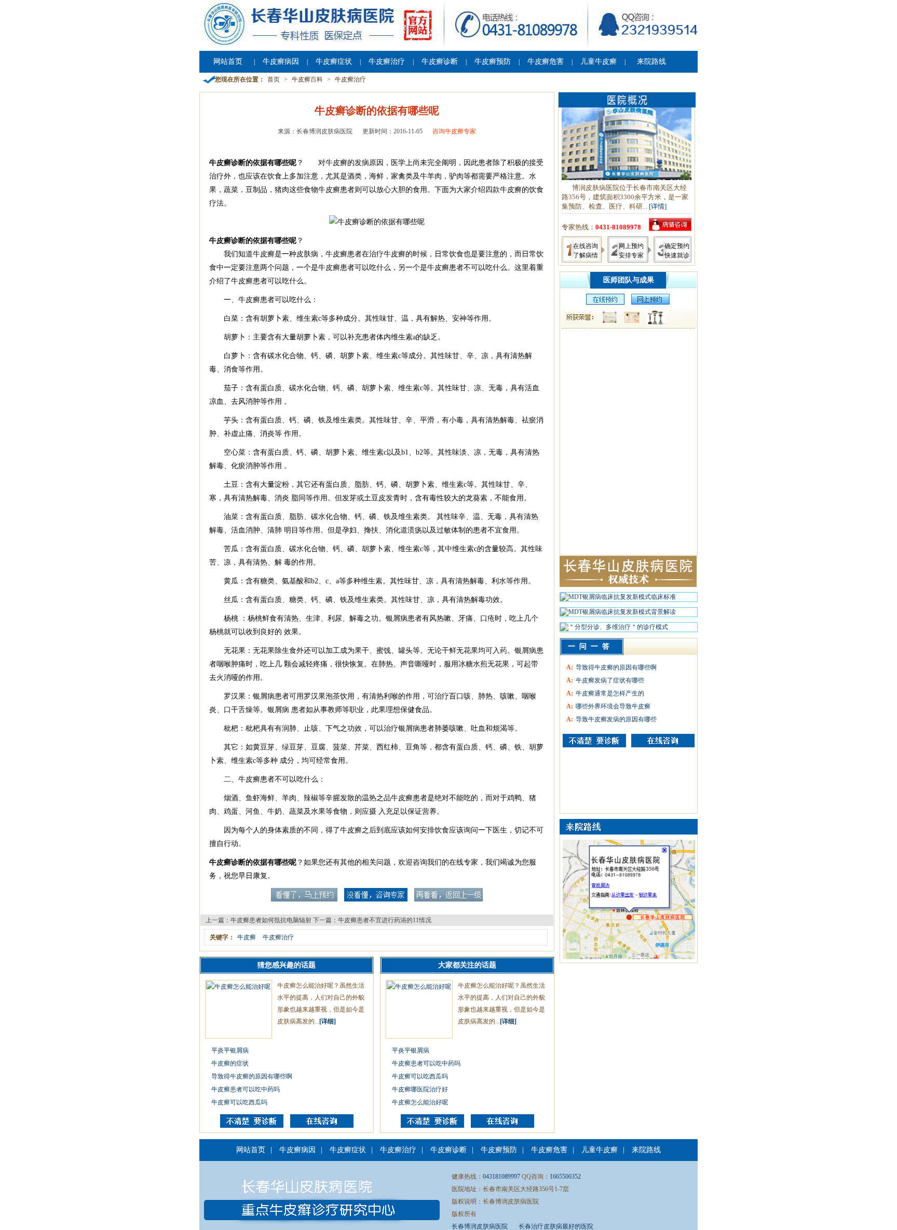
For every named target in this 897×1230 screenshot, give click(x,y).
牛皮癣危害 (545, 61)
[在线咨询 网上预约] (602, 302)
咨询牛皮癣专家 (454, 131)
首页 (273, 79)
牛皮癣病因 (281, 61)
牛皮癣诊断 (440, 61)
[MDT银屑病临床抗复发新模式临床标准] (618, 599)
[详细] (327, 1021)
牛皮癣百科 (307, 79)
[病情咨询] (670, 229)
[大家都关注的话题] (252, 1125)
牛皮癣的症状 (230, 1063)
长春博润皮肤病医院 (480, 1226)
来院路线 (651, 61)
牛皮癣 (246, 937)
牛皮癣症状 (334, 61)
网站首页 (227, 61)
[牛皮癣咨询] (594, 740)
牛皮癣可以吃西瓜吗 (239, 1102)
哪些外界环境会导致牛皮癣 (613, 706)
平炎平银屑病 (230, 1050)
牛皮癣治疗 (387, 61)
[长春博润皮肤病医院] (448, 45)
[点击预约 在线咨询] (304, 899)
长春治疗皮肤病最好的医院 (556, 1226)
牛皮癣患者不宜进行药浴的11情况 (384, 920)
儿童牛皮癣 (598, 61)
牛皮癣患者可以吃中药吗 (245, 1089)
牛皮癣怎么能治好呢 (420, 1102)
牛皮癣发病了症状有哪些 (610, 680)
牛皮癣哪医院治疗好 (420, 1089)
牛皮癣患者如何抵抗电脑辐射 (270, 920)
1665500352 (565, 1176)
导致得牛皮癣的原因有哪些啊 (251, 1076)
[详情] (658, 206)
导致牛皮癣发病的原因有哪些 (616, 719)
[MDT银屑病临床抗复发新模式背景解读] (618, 614)
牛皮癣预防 (492, 61)
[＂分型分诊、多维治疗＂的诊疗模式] (614, 629)
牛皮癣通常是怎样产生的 (610, 693)
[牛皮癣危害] (663, 740)
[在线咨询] (322, 1125)
